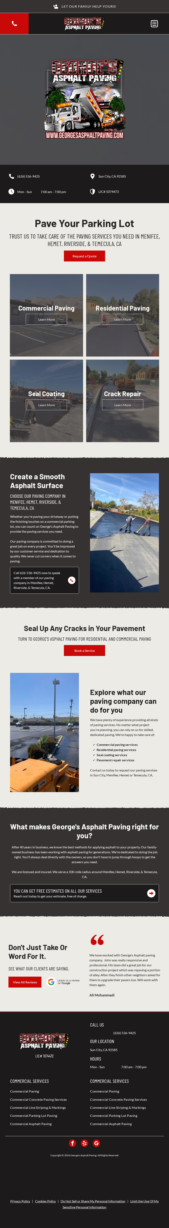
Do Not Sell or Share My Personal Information (93, 1201)
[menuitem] (44, 1091)
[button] (154, 24)
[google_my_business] (96, 1144)
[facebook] (72, 1144)
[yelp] (84, 1144)
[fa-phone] (14, 26)
